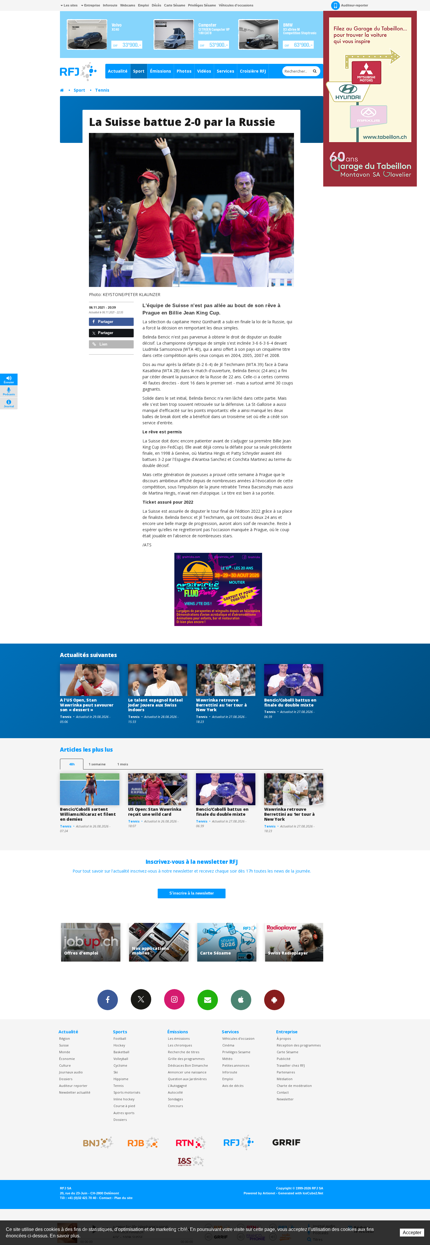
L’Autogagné (177, 1085)
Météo (227, 1059)
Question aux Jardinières (187, 1079)
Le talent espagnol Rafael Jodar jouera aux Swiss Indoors (155, 705)
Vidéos (204, 71)
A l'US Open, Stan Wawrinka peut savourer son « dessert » (86, 705)
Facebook (107, 1000)
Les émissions (179, 1038)
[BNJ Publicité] (96, 1142)
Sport (139, 71)
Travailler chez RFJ (291, 1065)
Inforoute (110, 5)
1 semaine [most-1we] (97, 764)
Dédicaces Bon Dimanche (188, 1065)
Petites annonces (235, 1065)
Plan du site (123, 1198)
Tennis (102, 90)
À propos (284, 1038)
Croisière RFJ (253, 71)
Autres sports (123, 1113)
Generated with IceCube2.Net (300, 1193)
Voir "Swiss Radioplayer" (233, 942)
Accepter (412, 1232)
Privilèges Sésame (202, 5)
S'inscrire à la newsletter (191, 893)
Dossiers (65, 1079)
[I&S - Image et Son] (191, 1161)
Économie (67, 1059)
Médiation (285, 1079)
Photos (184, 71)
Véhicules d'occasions (236, 5)
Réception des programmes (299, 1045)
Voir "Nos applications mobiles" (97, 942)
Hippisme (120, 1079)
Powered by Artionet (259, 1193)
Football (119, 1038)
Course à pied (124, 1106)
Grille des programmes (186, 1059)
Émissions (160, 71)
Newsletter (285, 1099)
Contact (283, 1092)
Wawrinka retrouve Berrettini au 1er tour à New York (221, 705)
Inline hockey (123, 1099)
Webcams (127, 5)
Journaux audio (71, 1072)
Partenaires (286, 1072)
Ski (115, 1072)
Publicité (283, 1059)
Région (64, 1038)
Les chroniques (180, 1045)
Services (225, 71)
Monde (64, 1052)
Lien (102, 344)
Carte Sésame (174, 5)
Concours (175, 1106)
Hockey (119, 1045)
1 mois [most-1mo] (122, 764)
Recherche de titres (183, 1052)
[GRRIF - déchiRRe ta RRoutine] (286, 1142)
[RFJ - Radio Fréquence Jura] (239, 1142)
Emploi (143, 5)
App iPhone (241, 1000)
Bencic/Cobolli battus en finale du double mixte (290, 702)
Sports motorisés (126, 1092)
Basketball (121, 1052)
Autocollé (175, 1092)
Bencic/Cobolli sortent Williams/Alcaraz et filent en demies (88, 814)
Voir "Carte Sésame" (165, 942)
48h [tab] (72, 764)
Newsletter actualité (74, 1092)
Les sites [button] (70, 5)
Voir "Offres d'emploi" (301, 942)
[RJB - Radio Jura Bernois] (143, 1142)
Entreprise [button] (91, 5)
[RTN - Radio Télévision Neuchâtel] (191, 1142)
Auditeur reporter (73, 1085)
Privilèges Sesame (236, 1052)
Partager (105, 321)
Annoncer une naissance (187, 1072)
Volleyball (120, 1059)
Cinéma (228, 1045)
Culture (65, 1065)
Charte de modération (294, 1085)
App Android (274, 1000)
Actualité (118, 71)
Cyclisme (120, 1065)
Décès (156, 5)
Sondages (175, 1099)
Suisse (64, 1045)
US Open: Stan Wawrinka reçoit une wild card (154, 811)
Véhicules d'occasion (238, 1038)
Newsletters (207, 1000)
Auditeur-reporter (354, 5)
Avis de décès (232, 1085)
